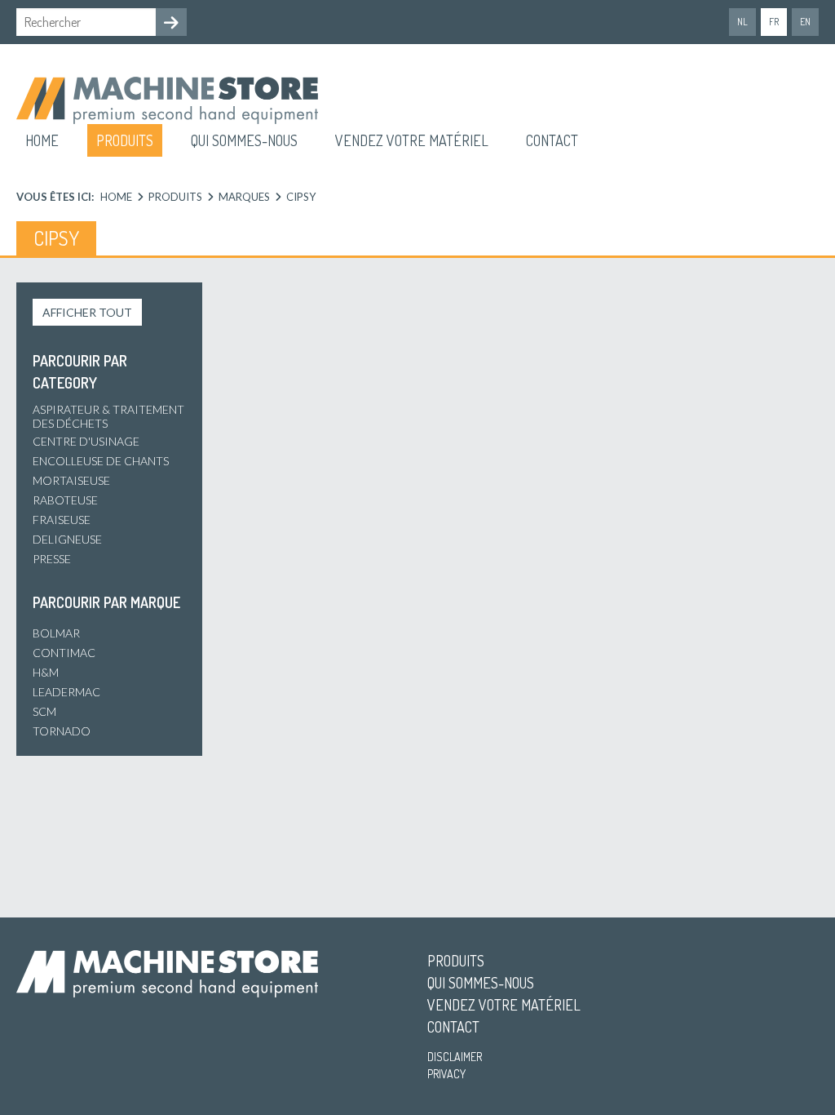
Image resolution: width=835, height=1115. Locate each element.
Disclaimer (454, 1057)
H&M (46, 672)
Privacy (446, 1074)
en (805, 22)
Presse (52, 559)
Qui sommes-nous (244, 140)
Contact (552, 140)
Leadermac (66, 692)
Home (42, 140)
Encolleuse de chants (101, 461)
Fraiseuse (62, 519)
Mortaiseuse (71, 480)
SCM (44, 711)
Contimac (64, 653)
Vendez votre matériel (411, 140)
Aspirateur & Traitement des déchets (108, 416)
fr (774, 22)
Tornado (62, 731)
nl (742, 22)
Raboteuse (65, 500)
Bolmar (56, 633)
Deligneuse (67, 539)
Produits (124, 140)
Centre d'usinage (86, 441)
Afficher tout (87, 312)
